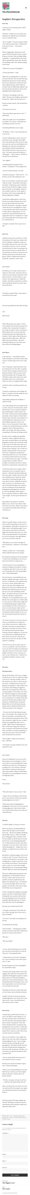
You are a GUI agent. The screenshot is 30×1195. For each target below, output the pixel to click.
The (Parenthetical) (11, 12)
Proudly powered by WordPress (9, 1193)
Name (4, 1154)
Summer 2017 (5, 1117)
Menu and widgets (26, 9)
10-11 (12, 1117)
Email (4, 1161)
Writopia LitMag (18, 1116)
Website (4, 1167)
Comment (5, 1133)
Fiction (16, 1117)
